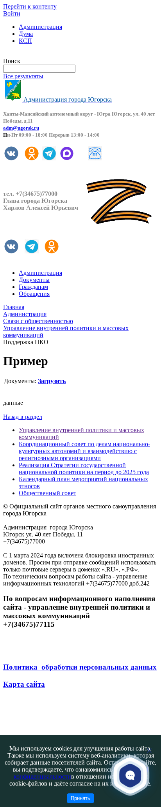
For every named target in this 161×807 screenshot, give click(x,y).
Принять (80, 798)
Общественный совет (47, 493)
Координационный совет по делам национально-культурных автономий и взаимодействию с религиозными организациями (84, 451)
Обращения (34, 293)
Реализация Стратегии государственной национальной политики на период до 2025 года (84, 468)
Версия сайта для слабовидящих (46, 54)
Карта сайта (24, 684)
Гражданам (33, 286)
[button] (130, 775)
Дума (26, 33)
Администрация (40, 26)
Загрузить (52, 381)
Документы (34, 279)
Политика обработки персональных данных (80, 667)
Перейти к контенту (30, 6)
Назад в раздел (22, 416)
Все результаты (23, 76)
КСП (25, 40)
